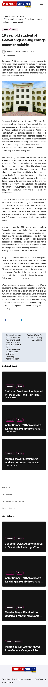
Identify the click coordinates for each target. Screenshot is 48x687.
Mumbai (10, 386)
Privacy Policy (8, 508)
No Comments (9, 55)
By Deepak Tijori (13, 51)
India (6, 29)
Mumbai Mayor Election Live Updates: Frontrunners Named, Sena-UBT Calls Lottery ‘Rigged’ (24, 462)
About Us (6, 487)
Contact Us (7, 494)
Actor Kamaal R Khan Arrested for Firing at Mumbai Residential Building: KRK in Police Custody (24, 429)
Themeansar (7, 682)
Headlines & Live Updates (13, 501)
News (14, 29)
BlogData (39, 679)
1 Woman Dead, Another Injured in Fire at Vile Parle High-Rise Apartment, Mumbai (23, 395)
